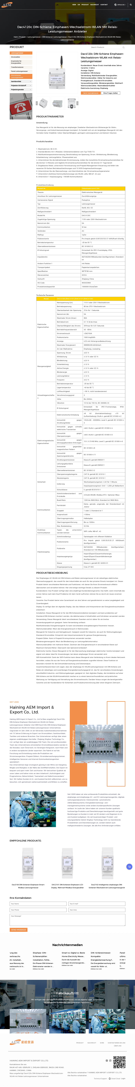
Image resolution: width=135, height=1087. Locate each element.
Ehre (102, 1043)
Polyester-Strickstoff (18, 85)
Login (123, 1078)
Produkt (85, 5)
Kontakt (104, 5)
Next (77, 103)
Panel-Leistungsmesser (19, 71)
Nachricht (94, 5)
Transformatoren (17, 67)
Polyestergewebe (17, 89)
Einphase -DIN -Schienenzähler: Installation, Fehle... (49, 956)
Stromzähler (15, 57)
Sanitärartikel (16, 81)
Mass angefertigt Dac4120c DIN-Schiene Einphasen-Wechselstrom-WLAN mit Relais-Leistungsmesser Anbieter (37, 722)
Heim (74, 5)
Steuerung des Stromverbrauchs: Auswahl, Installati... (21, 956)
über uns (117, 1046)
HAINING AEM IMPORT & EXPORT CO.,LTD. (105, 1073)
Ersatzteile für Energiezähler (16, 62)
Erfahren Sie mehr (17, 969)
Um (79, 5)
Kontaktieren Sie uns (116, 1043)
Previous (37, 103)
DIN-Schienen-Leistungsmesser (54, 37)
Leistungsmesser (34, 37)
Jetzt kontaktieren (90, 93)
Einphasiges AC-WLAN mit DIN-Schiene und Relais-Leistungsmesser (67, 578)
